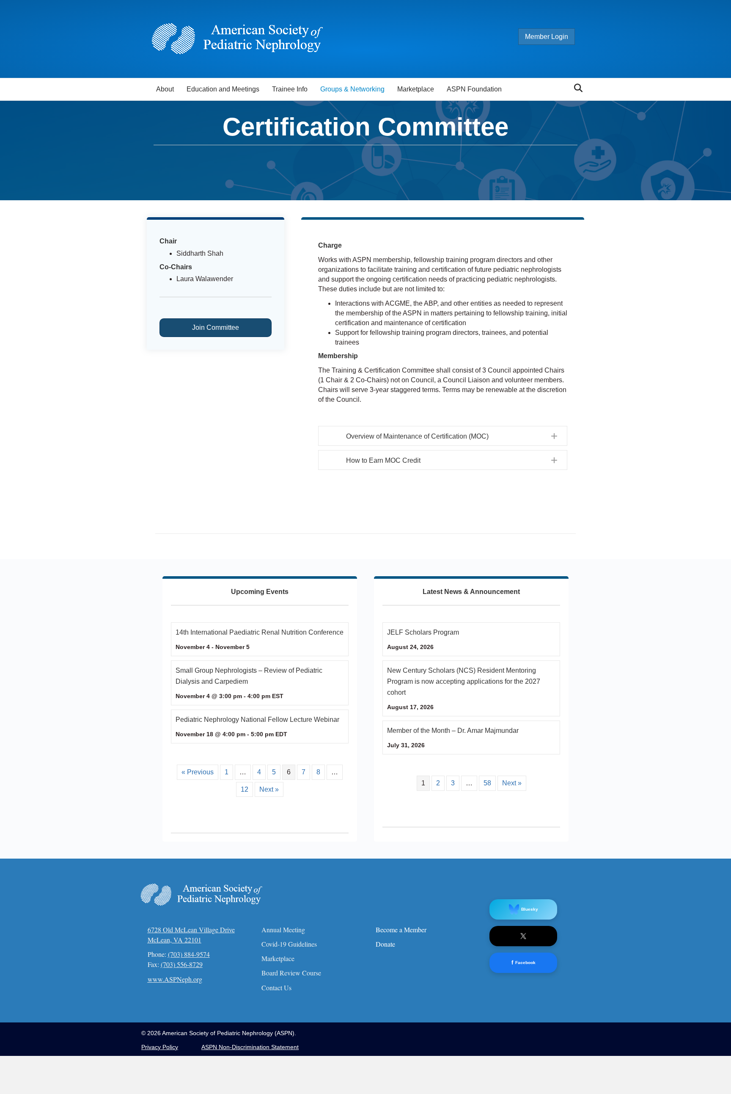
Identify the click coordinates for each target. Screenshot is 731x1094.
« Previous (197, 772)
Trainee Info (290, 89)
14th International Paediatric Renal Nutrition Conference (260, 632)
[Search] (576, 88)
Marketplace (415, 89)
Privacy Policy (159, 1047)
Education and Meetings (223, 89)
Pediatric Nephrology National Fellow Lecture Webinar (257, 719)
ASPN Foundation (474, 89)
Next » (269, 789)
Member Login (546, 36)
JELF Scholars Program (423, 632)
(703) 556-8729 (182, 964)
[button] (443, 436)
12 (244, 789)
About (165, 89)
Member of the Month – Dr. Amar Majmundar (453, 730)
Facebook (523, 962)
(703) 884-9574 (189, 954)
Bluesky (529, 909)
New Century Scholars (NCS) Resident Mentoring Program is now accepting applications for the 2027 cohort (463, 681)
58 (487, 783)
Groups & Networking (352, 89)
